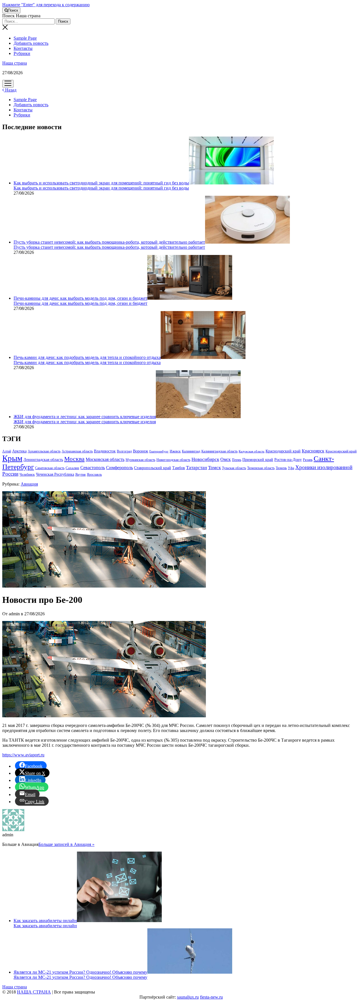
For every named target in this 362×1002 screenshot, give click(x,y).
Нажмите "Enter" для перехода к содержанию (46, 4)
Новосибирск (205, 459)
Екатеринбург (159, 451)
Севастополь (92, 467)
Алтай (6, 451)
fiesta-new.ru (211, 997)
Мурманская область (140, 460)
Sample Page (25, 38)
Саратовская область (49, 468)
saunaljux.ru (188, 997)
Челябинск (27, 474)
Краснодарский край (283, 451)
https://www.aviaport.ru (23, 754)
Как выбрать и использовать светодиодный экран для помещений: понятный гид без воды (101, 182)
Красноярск (313, 450)
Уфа (291, 468)
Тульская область (234, 468)
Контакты (23, 48)
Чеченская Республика (55, 474)
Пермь (236, 460)
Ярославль (94, 474)
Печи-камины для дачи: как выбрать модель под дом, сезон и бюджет (80, 298)
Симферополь (119, 467)
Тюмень (281, 468)
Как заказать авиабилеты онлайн (45, 920)
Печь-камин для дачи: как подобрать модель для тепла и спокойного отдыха (87, 357)
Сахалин (72, 468)
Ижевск (175, 451)
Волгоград (124, 451)
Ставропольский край (152, 468)
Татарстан (196, 467)
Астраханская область (77, 451)
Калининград (191, 451)
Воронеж (140, 451)
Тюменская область (261, 468)
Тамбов (178, 467)
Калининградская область (219, 451)
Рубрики (22, 53)
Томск (214, 467)
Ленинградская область (43, 459)
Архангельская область (44, 451)
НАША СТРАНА (34, 992)
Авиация (29, 484)
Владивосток (105, 451)
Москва (74, 459)
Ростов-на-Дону (288, 459)
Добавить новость (31, 43)
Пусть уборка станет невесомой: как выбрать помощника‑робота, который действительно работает (109, 242)
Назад (10, 90)
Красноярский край (341, 451)
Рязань (308, 460)
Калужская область (251, 451)
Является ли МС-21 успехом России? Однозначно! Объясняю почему (80, 972)
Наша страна (14, 63)
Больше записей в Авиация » (66, 844)
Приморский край (257, 460)
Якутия (80, 474)
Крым (12, 458)
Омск (225, 459)
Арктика (19, 451)
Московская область (105, 459)
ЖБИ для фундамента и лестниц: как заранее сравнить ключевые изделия (85, 416)
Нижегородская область (173, 460)
